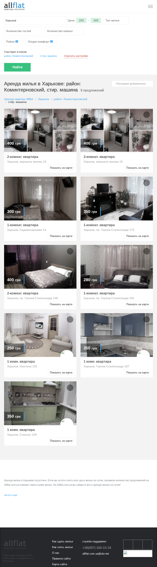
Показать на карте (61, 167)
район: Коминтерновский (18, 56)
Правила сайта (61, 558)
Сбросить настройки (76, 56)
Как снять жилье (62, 547)
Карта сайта (59, 564)
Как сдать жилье (62, 541)
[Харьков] (14, 6)
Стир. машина (48, 56)
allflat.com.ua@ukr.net (95, 553)
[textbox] (34, 20)
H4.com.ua (8, 561)
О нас (55, 552)
